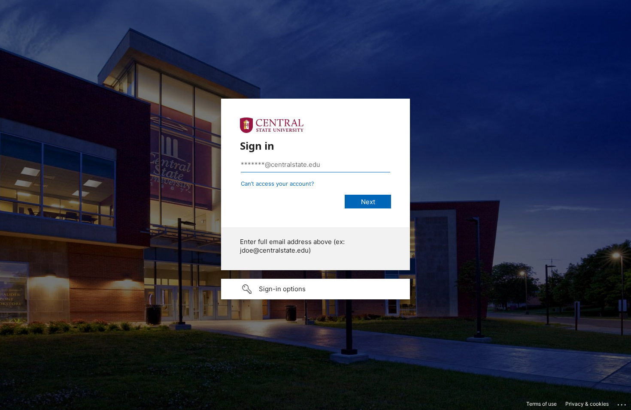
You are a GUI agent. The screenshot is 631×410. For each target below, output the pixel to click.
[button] (315, 289)
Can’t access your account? (277, 183)
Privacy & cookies (587, 404)
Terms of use (541, 404)
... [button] (622, 402)
